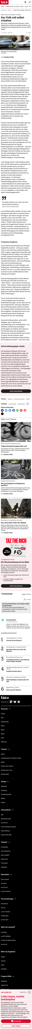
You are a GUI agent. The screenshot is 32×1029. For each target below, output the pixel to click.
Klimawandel (5, 774)
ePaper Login (5, 989)
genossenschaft (6, 819)
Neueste (24, 594)
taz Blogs (4, 932)
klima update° (5, 855)
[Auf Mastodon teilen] (6, 410)
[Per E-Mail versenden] (2, 410)
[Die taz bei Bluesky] (15, 702)
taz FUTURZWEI (6, 936)
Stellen (3, 798)
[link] (3, 7)
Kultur (3, 726)
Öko (2, 718)
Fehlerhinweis (21, 404)
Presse (3, 802)
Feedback (4, 981)
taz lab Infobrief (6, 891)
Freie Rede (4, 863)
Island (3, 754)
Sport (2, 730)
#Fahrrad (10, 399)
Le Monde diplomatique (8, 940)
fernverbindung (5, 851)
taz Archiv (4, 944)
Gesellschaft (5, 722)
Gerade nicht (23, 992)
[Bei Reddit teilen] (25, 410)
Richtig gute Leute (6, 770)
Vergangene (4, 915)
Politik (3, 714)
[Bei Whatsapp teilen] (17, 410)
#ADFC (28, 399)
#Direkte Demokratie (19, 399)
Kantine (3, 961)
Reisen (3, 957)
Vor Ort (3, 907)
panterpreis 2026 (6, 835)
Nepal (3, 762)
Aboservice (4, 985)
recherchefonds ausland (8, 827)
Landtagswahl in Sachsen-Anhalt (11, 758)
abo (2, 814)
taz (5, 697)
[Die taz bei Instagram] (18, 702)
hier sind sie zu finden (8, 611)
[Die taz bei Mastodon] (11, 702)
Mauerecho (4, 859)
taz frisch (4, 883)
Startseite (3, 10)
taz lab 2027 (4, 920)
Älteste (29, 594)
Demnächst (4, 903)
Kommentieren (12, 404)
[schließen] (29, 992)
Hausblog (4, 790)
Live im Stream (5, 911)
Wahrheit (3, 742)
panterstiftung (5, 831)
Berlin (9, 10)
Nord (2, 738)
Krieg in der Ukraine (7, 766)
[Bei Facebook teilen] (13, 410)
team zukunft (5, 879)
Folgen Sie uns (5, 702)
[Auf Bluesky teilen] (10, 410)
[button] (30, 2)
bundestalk (4, 847)
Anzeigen (4, 969)
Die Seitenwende (6, 794)
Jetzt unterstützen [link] (16, 391)
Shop (2, 965)
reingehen (4, 867)
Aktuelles (4, 786)
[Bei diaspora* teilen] (21, 410)
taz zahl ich (4, 823)
